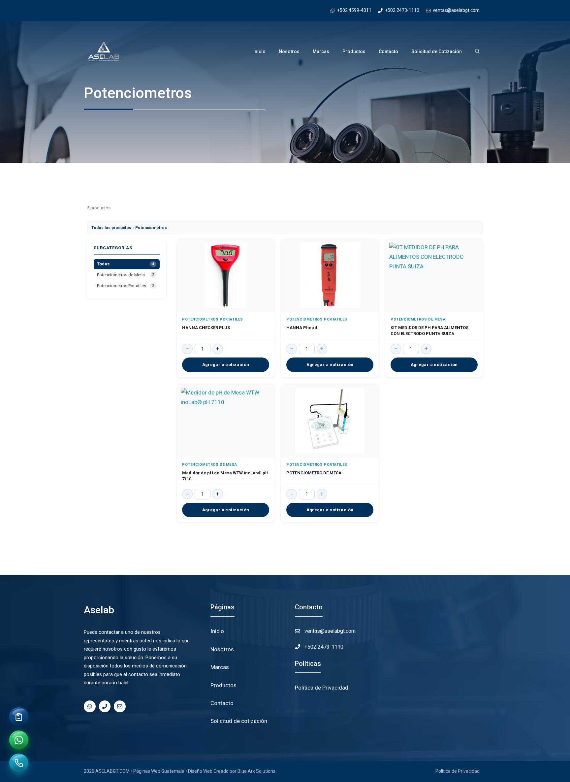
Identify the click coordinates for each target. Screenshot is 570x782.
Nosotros (289, 51)
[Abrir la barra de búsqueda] (477, 51)
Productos (353, 51)
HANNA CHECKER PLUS (206, 327)
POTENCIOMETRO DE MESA (313, 472)
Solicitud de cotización (238, 721)
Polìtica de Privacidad (457, 771)
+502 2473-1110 (323, 647)
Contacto (388, 51)
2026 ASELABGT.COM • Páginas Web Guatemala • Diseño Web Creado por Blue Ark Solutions (179, 771)
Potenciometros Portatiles (125, 285)
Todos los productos (111, 227)
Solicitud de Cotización (436, 51)
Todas (125, 263)
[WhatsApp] (18, 740)
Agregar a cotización (225, 364)
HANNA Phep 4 (301, 327)
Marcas (321, 51)
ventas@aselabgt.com (330, 631)
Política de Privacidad (321, 687)
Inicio (259, 51)
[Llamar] (19, 763)
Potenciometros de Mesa (125, 274)
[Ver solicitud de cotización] (18, 717)
